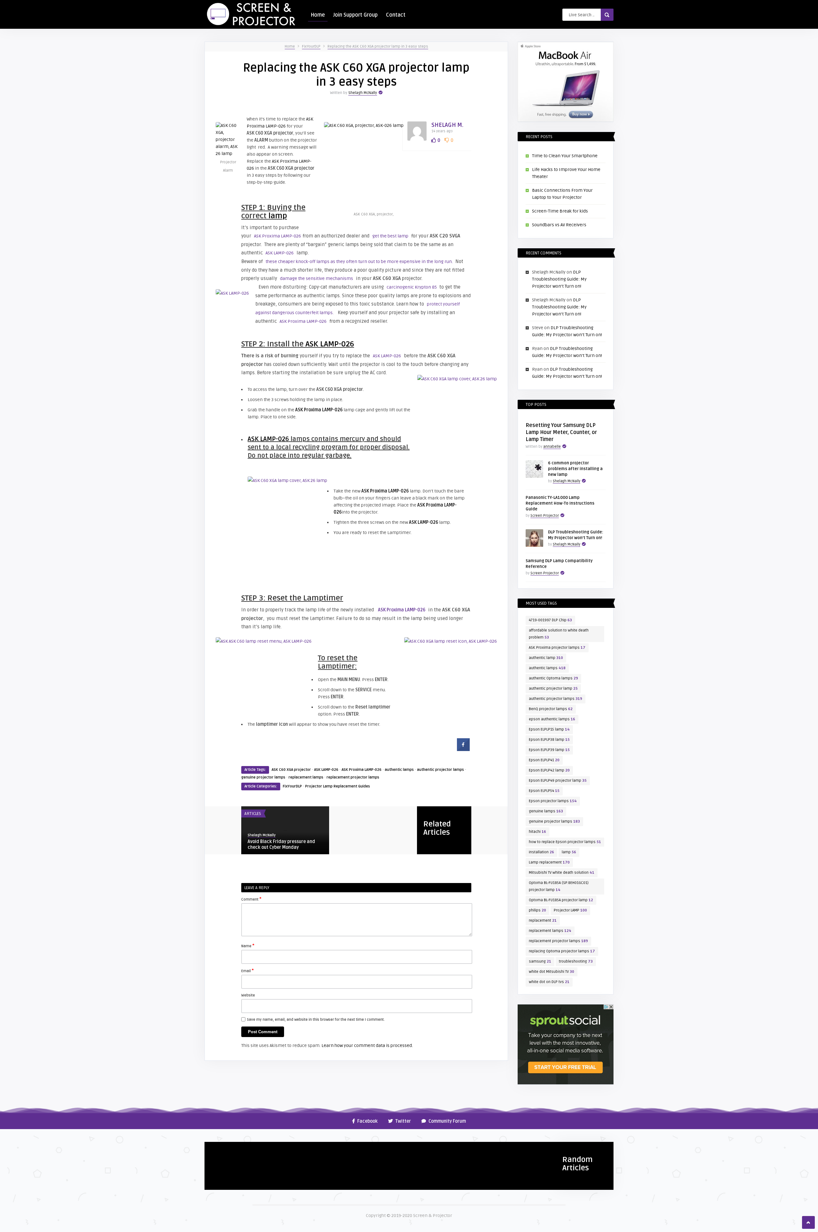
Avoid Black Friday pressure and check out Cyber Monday (281, 844)
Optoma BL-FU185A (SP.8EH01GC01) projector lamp (559, 886)
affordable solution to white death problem (559, 634)
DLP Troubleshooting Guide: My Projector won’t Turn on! (559, 279)
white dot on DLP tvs (549, 982)
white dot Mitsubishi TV (551, 971)
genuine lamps (546, 811)
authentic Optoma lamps (553, 678)
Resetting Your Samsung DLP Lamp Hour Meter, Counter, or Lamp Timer (561, 432)
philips (537, 910)
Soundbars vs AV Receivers (559, 225)
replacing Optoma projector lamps (562, 951)
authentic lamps (399, 769)
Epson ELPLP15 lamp (549, 729)
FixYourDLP (311, 46)
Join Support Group (355, 15)
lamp (277, 216)
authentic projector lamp (553, 688)
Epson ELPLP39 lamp (549, 750)
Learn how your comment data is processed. (367, 1045)
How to (215, 1149)
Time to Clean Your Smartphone (565, 156)
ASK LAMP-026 (280, 253)
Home (318, 15)
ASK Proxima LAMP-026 (277, 236)
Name (247, 946)
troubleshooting (576, 961)
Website (248, 995)
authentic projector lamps (440, 769)
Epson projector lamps (553, 801)
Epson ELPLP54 (544, 790)
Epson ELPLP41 (544, 760)
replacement (543, 920)
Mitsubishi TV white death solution (561, 872)
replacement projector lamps (353, 777)
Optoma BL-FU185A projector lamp (561, 900)
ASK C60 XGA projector (291, 769)
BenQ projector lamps (551, 709)
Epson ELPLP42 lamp (549, 770)
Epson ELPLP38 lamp (549, 739)
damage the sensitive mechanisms (316, 278)
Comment (251, 899)
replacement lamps (306, 777)
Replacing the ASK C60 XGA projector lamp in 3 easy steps (378, 46)
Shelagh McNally (362, 92)
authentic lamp (546, 657)
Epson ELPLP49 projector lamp (558, 780)
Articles (252, 813)
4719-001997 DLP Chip (550, 620)
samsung (540, 961)
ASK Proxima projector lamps (557, 647)
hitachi (537, 831)
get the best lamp (390, 236)
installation (541, 852)
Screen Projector (544, 516)
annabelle (552, 447)
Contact (395, 15)
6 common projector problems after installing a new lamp (575, 469)
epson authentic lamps (552, 719)
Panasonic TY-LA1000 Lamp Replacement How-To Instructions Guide (560, 503)
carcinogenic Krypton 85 (412, 287)
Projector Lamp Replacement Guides (337, 786)
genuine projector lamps (263, 777)
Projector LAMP (570, 910)
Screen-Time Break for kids (560, 211)
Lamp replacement (549, 862)
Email (247, 970)
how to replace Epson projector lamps (565, 842)
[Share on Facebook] (463, 749)
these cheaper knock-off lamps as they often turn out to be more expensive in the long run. (360, 261)
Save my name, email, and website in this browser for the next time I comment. (316, 1020)
